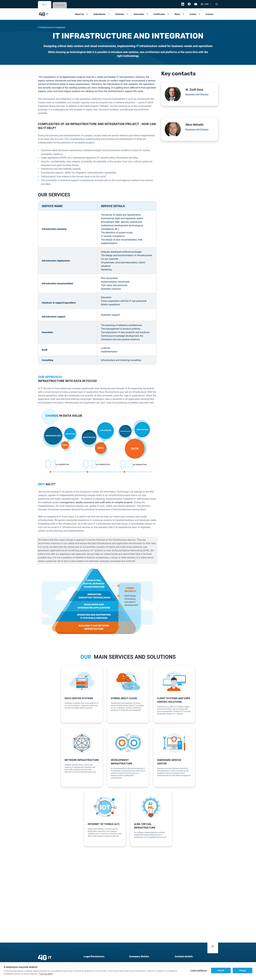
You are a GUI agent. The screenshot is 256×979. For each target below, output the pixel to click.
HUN (206, 4)
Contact (209, 14)
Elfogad (242, 971)
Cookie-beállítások (198, 971)
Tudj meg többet (46, 974)
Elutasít (221, 971)
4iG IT (44, 4)
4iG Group (59, 5)
